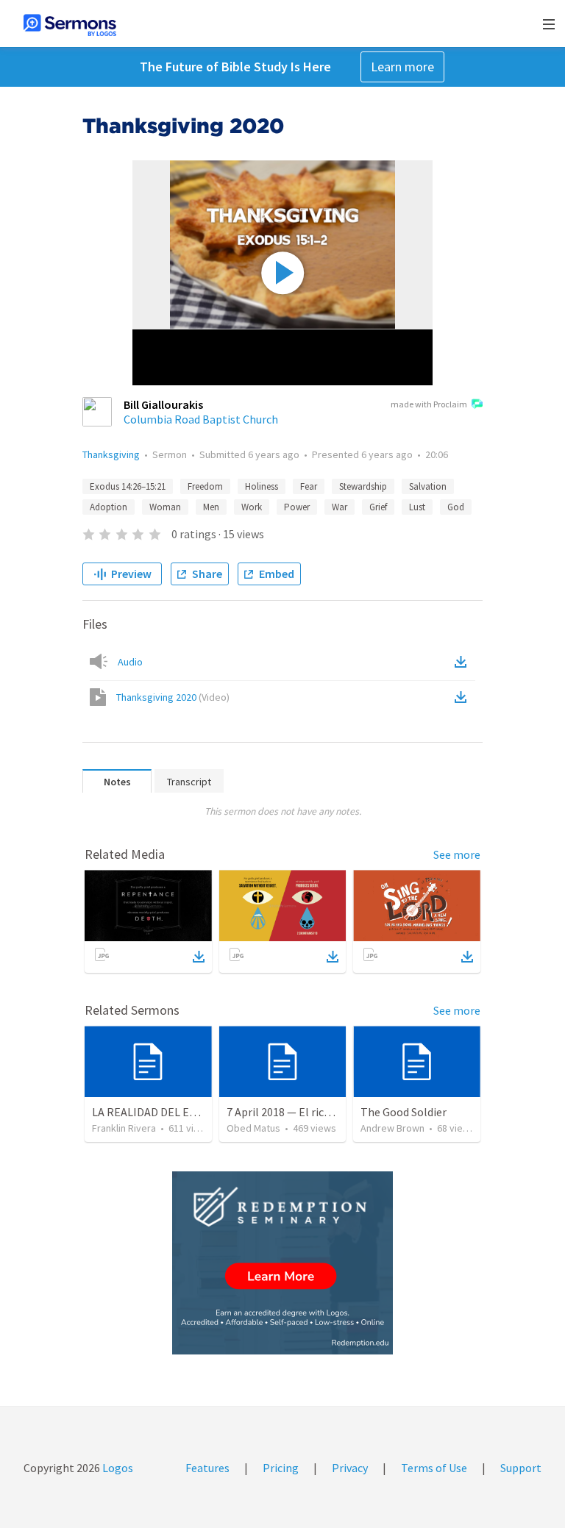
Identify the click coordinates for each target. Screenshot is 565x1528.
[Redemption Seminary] (282, 1262)
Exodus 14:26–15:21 (128, 486)
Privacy (350, 1467)
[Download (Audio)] (463, 662)
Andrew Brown (392, 1128)
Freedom (205, 486)
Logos (116, 1467)
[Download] (199, 956)
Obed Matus (253, 1128)
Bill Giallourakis (163, 404)
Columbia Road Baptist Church (201, 419)
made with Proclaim (429, 404)
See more (456, 854)
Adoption (108, 507)
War (339, 507)
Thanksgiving (111, 454)
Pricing (281, 1467)
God (455, 507)
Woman (165, 507)
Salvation (428, 486)
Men (211, 507)
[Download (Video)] (463, 697)
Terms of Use (434, 1467)
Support (520, 1467)
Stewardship (363, 486)
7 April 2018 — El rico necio (293, 1111)
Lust (417, 507)
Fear (308, 486)
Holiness (261, 486)
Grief (378, 507)
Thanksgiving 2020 (173, 697)
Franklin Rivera (124, 1128)
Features (207, 1467)
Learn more (402, 66)
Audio (130, 661)
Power (297, 507)
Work (251, 507)
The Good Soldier (403, 1111)
